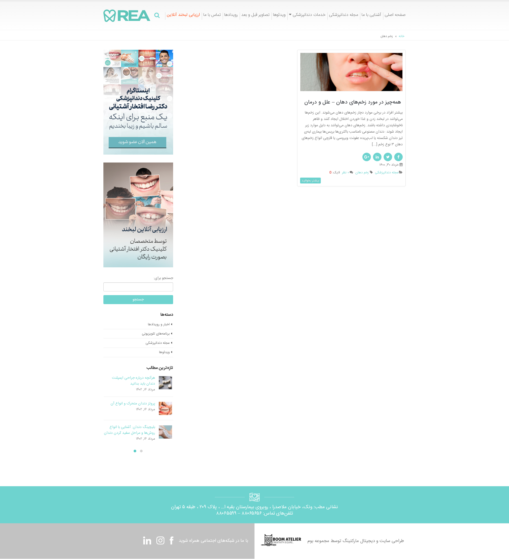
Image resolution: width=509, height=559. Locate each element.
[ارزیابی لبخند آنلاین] (138, 215)
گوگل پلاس (366, 157)
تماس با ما (212, 15)
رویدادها (231, 15)
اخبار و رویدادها (159, 324)
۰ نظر (345, 172)
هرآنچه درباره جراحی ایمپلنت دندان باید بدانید (133, 381)
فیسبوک (398, 157)
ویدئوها (279, 15)
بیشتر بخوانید (310, 180)
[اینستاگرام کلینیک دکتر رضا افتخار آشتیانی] (138, 102)
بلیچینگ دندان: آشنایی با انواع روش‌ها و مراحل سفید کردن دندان (129, 430)
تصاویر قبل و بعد (255, 15)
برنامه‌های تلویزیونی (156, 334)
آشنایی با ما (371, 15)
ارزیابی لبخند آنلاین (183, 15)
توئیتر (388, 157)
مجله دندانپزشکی (343, 15)
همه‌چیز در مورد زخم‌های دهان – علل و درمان (353, 102)
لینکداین (377, 157)
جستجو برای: (163, 278)
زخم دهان (362, 172)
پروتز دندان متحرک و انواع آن (133, 403)
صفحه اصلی (395, 15)
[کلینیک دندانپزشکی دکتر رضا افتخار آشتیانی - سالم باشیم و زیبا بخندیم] (126, 16)
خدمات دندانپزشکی (309, 15)
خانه (401, 36)
